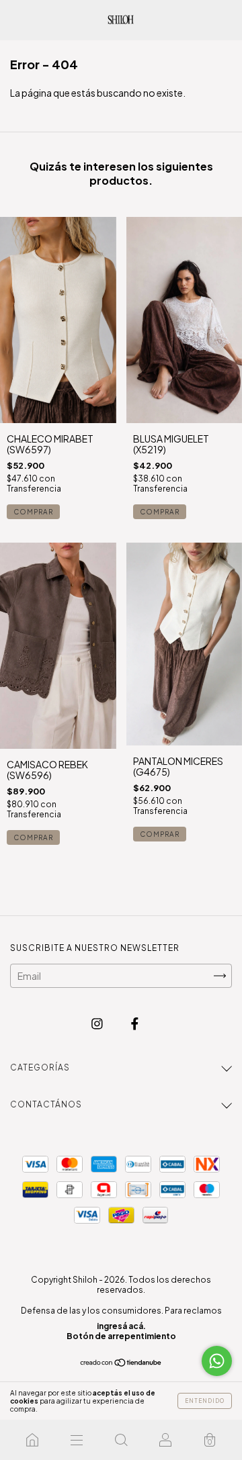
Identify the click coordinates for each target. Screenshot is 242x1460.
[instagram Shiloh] (98, 1023)
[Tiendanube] (121, 1363)
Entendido (205, 1401)
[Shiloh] (32, 1440)
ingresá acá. (121, 1326)
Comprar (33, 512)
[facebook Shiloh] (135, 1023)
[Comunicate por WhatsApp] (217, 1361)
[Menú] (76, 1440)
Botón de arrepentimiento (121, 1336)
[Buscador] (121, 1440)
